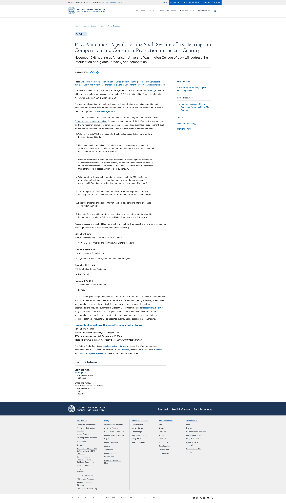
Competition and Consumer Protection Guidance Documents (85, 459)
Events (161, 428)
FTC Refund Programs (85, 479)
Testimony (108, 450)
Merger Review (184, 129)
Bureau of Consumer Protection (89, 85)
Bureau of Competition (150, 82)
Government (130, 85)
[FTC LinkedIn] (204, 498)
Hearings (152, 90)
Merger (108, 85)
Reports (107, 439)
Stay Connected (165, 442)
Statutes (80, 445)
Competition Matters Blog (87, 489)
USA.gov (155, 498)
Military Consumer (139, 428)
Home (77, 26)
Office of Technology (186, 124)
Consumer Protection (90, 82)
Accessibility (105, 498)
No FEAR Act (123, 498)
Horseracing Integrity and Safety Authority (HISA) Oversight (87, 451)
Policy (141, 85)
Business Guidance (139, 435)
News (102, 26)
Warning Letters (83, 466)
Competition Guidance (140, 439)
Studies (107, 446)
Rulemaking (81, 441)
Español (164, 2)
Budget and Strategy (194, 439)
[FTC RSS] (211, 498)
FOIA (114, 498)
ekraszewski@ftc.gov (151, 308)
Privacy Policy (77, 498)
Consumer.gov (137, 432)
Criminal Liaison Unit (85, 475)
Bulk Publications (138, 442)
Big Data (118, 85)
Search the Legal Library (211, 2)
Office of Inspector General (139, 498)
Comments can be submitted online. (91, 121)
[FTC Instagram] (197, 498)
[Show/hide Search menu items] (215, 11)
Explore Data (164, 450)
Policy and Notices (91, 498)
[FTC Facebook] (194, 498)
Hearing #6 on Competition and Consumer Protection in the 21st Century (108, 325)
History (189, 428)
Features (162, 432)
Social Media (164, 453)
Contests (162, 439)
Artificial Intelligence (155, 85)
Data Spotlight (164, 446)
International (109, 457)
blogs (159, 350)
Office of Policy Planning (127, 82)
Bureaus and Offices (194, 435)
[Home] (87, 13)
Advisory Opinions (111, 428)
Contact (189, 452)
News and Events (89, 26)
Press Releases (114, 26)
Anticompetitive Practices (87, 438)
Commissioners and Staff (196, 432)
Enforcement (82, 421)
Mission (189, 424)
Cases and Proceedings (86, 424)
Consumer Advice (138, 424)
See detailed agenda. (103, 111)
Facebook (125, 350)
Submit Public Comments (191, 2)
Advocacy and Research (113, 424)
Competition (107, 82)
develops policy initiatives (114, 346)
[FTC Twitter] (201, 498)
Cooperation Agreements (114, 432)
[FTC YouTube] (208, 498)
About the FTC (192, 421)
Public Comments (111, 442)
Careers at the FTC (193, 448)
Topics (161, 435)
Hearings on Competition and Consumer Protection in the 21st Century (195, 107)
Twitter (145, 350)
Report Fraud (174, 2)
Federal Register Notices (114, 435)
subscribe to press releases (91, 353)
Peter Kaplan (79, 373)
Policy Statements (111, 453)
